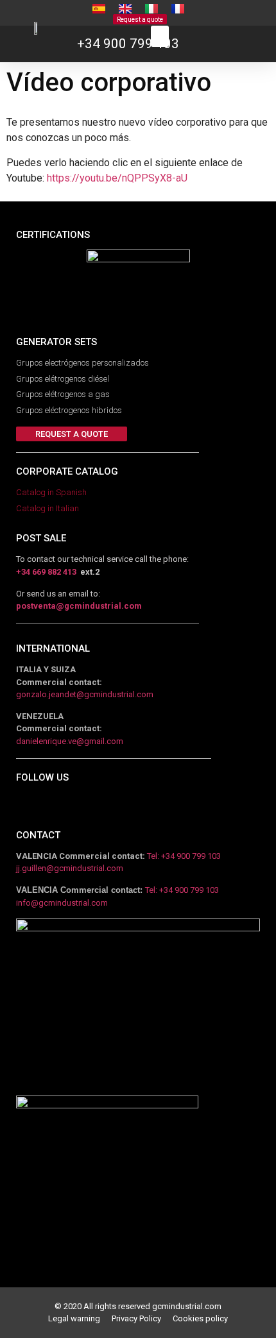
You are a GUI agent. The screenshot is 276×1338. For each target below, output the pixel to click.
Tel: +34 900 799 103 (184, 856)
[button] (140, 19)
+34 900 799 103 (128, 43)
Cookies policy (200, 1318)
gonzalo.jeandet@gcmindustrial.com (84, 694)
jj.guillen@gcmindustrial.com (69, 868)
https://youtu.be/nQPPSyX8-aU (117, 178)
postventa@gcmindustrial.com (79, 606)
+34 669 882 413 (46, 572)
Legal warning (80, 1318)
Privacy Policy (142, 1318)
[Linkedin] (21, 806)
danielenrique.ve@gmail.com (69, 741)
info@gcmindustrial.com (62, 903)
